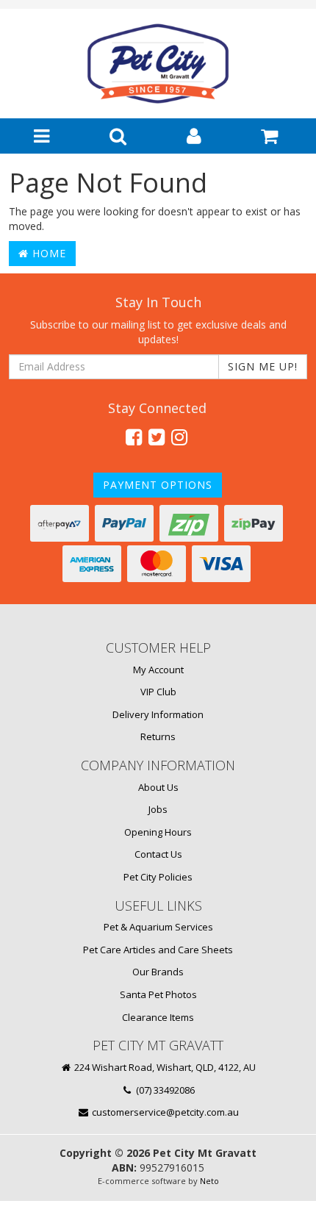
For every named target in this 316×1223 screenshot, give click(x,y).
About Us (158, 787)
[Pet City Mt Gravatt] (158, 63)
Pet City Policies (158, 876)
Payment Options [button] (157, 485)
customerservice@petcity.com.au (164, 1112)
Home (47, 253)
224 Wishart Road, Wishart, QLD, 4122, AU (164, 1067)
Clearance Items (158, 1017)
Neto (209, 1180)
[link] (134, 436)
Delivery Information (158, 714)
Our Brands (158, 971)
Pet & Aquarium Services (158, 926)
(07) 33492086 (164, 1090)
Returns (158, 736)
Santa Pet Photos (158, 994)
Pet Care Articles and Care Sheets (158, 949)
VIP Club (158, 691)
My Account (158, 669)
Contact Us (158, 854)
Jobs (158, 809)
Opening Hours (158, 832)
